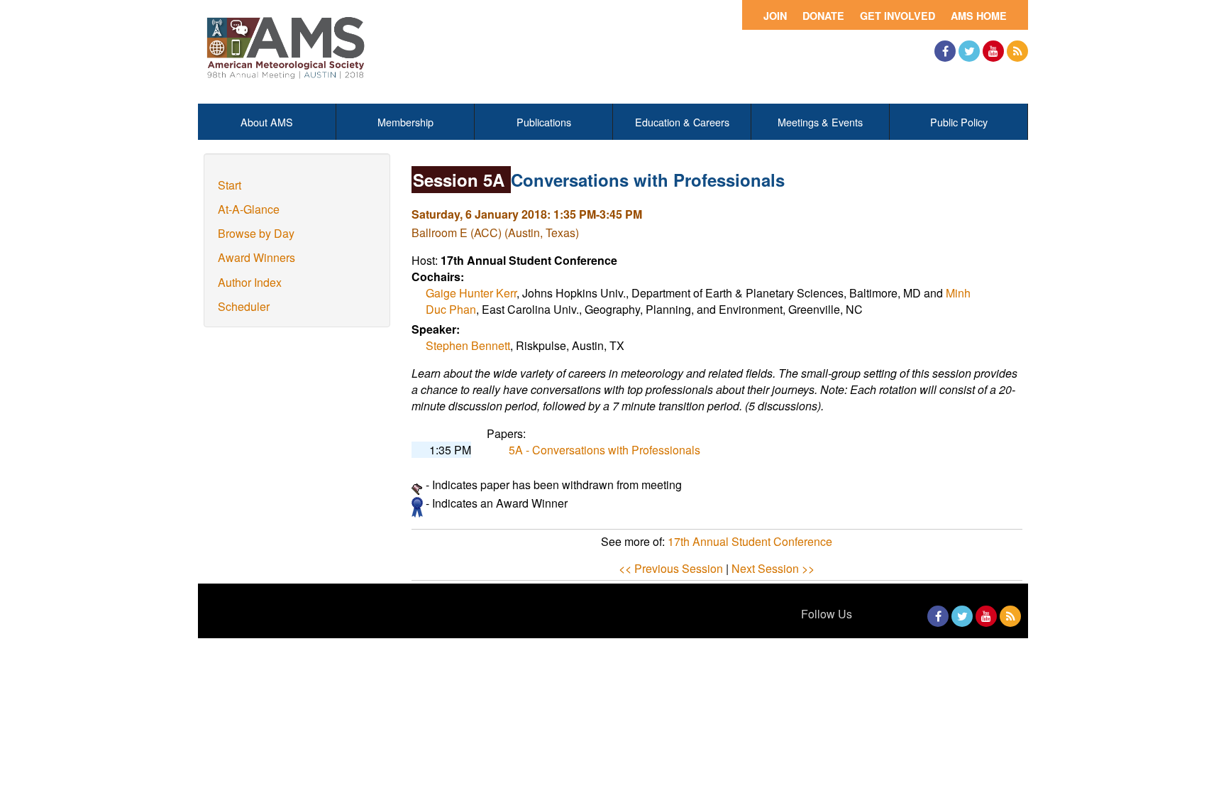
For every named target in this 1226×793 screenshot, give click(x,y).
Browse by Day (256, 233)
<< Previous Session (671, 568)
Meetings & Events (820, 121)
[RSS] (1017, 51)
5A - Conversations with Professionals (604, 450)
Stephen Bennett (468, 345)
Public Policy (959, 121)
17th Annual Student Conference (750, 541)
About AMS (267, 121)
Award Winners (256, 257)
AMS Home (979, 16)
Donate (823, 16)
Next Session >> (772, 568)
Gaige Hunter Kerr (471, 293)
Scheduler (244, 306)
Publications (544, 121)
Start (229, 185)
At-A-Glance (249, 209)
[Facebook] (945, 51)
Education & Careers (682, 121)
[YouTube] (993, 51)
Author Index (250, 282)
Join (775, 16)
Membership (405, 121)
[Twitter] (969, 51)
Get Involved (897, 16)
